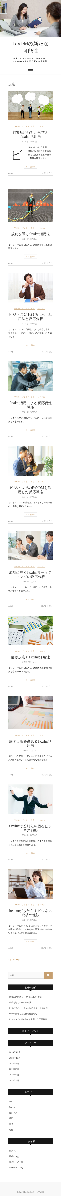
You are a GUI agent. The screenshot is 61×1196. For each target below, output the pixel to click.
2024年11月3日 (29, 750)
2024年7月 (14, 1074)
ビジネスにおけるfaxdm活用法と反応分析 (30, 316)
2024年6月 (14, 1080)
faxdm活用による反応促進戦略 (30, 404)
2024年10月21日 (29, 920)
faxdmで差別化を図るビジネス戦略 (30, 828)
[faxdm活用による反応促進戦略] (30, 376)
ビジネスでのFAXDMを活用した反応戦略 (30, 489)
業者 (11, 1124)
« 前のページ (14, 959)
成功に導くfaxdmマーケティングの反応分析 (30, 574)
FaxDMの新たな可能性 (30, 47)
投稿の (14, 1156)
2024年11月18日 (29, 324)
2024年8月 (14, 1069)
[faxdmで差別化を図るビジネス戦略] (30, 799)
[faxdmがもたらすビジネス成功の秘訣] (30, 884)
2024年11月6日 (29, 662)
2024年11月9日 (29, 581)
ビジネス (26, 126)
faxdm (17, 126)
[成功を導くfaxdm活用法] (30, 205)
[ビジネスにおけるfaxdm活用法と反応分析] (30, 287)
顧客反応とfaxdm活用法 (30, 657)
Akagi (10, 173)
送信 (11, 1129)
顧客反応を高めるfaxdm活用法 (30, 743)
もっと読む (30, 167)
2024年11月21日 (29, 239)
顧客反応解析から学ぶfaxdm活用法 (31, 134)
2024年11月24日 (29, 141)
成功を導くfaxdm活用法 (30, 233)
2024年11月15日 (29, 412)
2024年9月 (14, 1063)
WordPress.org (16, 1167)
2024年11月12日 (29, 497)
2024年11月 (14, 1052)
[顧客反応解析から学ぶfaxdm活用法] (30, 105)
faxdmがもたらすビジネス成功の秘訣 (30, 912)
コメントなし (47, 173)
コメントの (16, 1162)
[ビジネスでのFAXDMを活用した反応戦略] (30, 461)
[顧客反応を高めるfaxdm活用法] (30, 712)
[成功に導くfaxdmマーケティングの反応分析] (30, 545)
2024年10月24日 (29, 835)
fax (10, 1101)
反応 (33, 126)
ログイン (13, 1150)
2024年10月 (14, 1058)
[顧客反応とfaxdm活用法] (30, 630)
